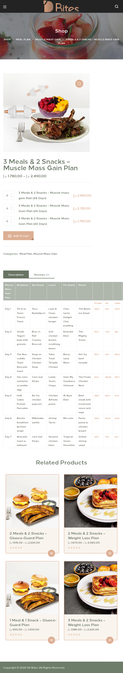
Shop (7, 39)
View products (51, 553)
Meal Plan (23, 39)
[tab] (16, 274)
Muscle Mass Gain (48, 39)
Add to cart (21, 236)
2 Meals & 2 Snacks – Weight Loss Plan (86, 535)
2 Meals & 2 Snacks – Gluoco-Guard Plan (28, 535)
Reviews (41, 274)
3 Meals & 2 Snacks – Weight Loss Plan (86, 622)
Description (16, 274)
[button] (117, 6)
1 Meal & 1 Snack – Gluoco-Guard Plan (33, 622)
